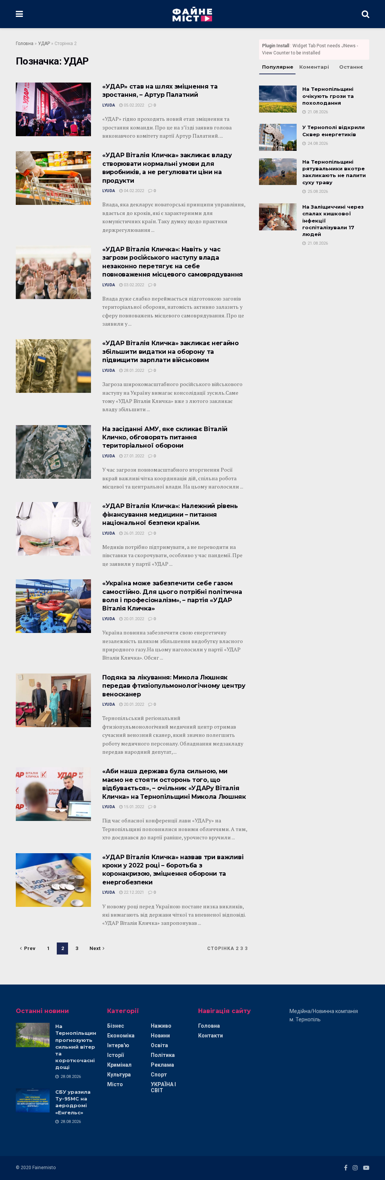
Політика (163, 1055)
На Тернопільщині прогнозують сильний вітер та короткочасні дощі (76, 1046)
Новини (160, 1036)
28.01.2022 (133, 370)
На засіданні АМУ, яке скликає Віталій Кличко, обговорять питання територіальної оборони (164, 437)
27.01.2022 (133, 456)
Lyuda (108, 105)
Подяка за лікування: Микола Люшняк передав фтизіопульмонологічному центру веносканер (174, 686)
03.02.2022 (133, 285)
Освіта (159, 1045)
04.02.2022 (133, 190)
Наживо (161, 1026)
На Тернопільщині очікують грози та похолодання (328, 95)
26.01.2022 (133, 533)
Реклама (162, 1065)
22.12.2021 (133, 892)
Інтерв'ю (118, 1045)
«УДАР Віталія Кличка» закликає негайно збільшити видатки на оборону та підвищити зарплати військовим (170, 352)
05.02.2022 (133, 105)
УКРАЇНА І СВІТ (163, 1087)
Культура (119, 1075)
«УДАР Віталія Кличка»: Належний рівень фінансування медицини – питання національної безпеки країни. (170, 514)
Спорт (159, 1075)
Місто (115, 1084)
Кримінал (119, 1065)
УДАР (44, 43)
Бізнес (115, 1026)
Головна (24, 43)
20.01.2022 (133, 618)
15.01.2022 (133, 806)
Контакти (210, 1036)
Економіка (121, 1036)
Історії (115, 1055)
